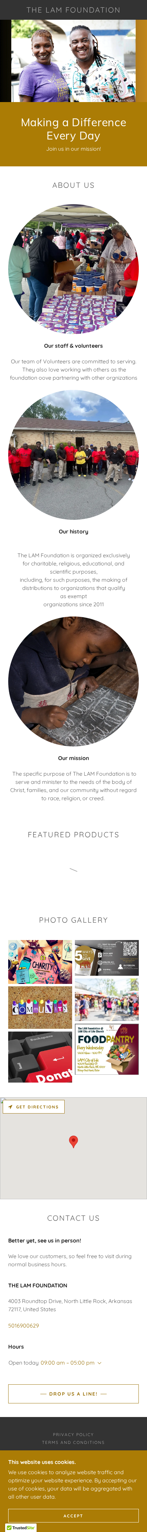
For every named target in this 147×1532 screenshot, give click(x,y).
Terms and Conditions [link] (73, 1442)
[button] (98, 1363)
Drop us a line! (73, 1394)
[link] (73, 9)
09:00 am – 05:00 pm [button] (68, 1362)
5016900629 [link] (23, 1325)
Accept (73, 1515)
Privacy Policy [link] (73, 1434)
